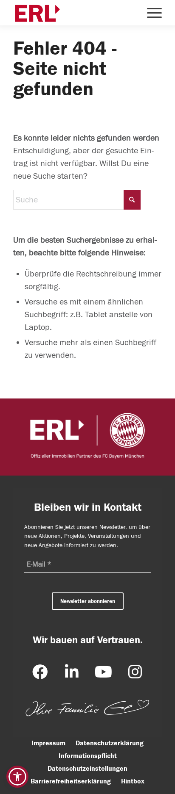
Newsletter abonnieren (87, 601)
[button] (17, 777)
